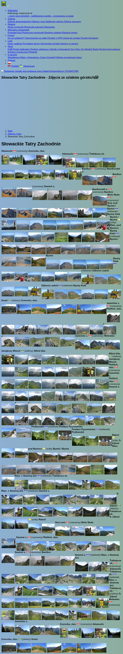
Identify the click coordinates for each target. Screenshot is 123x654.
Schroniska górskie (50, 43)
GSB (10, 49)
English (15, 66)
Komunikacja (113, 49)
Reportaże (49, 27)
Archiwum (93, 38)
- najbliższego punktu (41, 16)
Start (10, 131)
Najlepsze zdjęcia (55, 21)
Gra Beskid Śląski (90, 49)
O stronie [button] (12, 54)
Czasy (43, 57)
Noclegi (103, 49)
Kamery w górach (69, 43)
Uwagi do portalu (72, 38)
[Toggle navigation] (8, 6)
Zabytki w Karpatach (60, 49)
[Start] (4, 5)
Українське (29, 66)
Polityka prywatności (65, 57)
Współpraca (14, 57)
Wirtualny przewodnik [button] (18, 30)
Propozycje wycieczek (33, 32)
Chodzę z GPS (55, 38)
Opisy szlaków (15, 43)
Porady (84, 38)
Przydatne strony (32, 43)
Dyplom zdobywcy (39, 49)
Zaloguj (11, 60)
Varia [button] (10, 46)
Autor (79, 57)
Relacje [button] (11, 24)
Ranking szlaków (53, 32)
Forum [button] (11, 35)
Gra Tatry (76, 49)
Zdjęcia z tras (38, 21)
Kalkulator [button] (13, 10)
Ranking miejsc (70, 32)
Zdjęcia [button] (11, 18)
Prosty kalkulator (21, 49)
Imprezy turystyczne (18, 52)
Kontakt (51, 57)
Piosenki (33, 52)
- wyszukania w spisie (63, 16)
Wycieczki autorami (34, 27)
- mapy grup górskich (19, 16)
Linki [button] (10, 41)
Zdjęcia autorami (72, 21)
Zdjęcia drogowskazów (19, 21)
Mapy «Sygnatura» (30, 57)
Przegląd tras (15, 32)
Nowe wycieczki (16, 27)
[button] (9, 63)
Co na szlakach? (16, 38)
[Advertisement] (61, 104)
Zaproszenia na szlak (36, 38)
